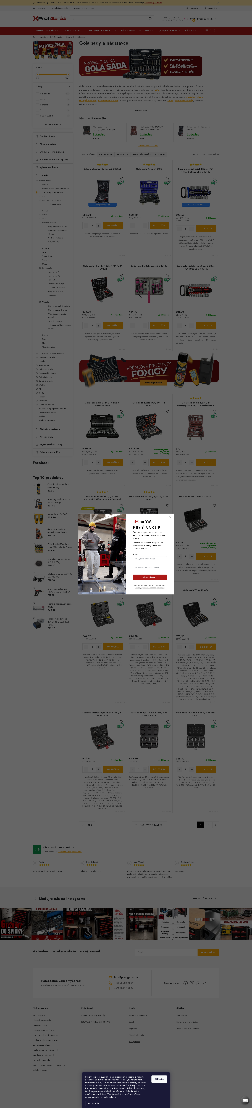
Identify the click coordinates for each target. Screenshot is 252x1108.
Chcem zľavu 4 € (149, 577)
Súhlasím (159, 1079)
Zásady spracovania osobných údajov (149, 588)
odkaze (112, 1097)
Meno (135, 554)
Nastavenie (93, 1103)
